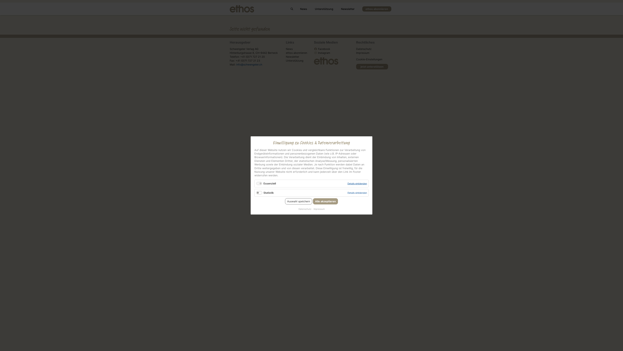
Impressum (319, 209)
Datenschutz (305, 209)
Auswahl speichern (298, 201)
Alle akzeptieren (325, 201)
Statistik (268, 192)
